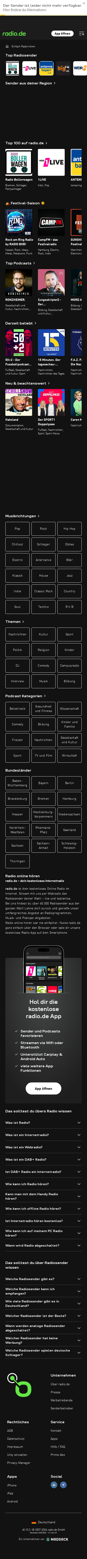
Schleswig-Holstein (70, 846)
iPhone (12, 1485)
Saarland (69, 830)
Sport (70, 634)
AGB (10, 1430)
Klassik (17, 575)
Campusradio (69, 665)
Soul (17, 607)
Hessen (17, 814)
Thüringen (17, 861)
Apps (54, 1438)
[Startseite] (7, 46)
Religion (43, 650)
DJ (17, 665)
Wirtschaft (69, 755)
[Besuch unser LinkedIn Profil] (54, 1485)
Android (12, 1501)
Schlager (43, 544)
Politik (17, 650)
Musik (43, 681)
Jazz (69, 575)
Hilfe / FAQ (58, 1446)
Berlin (69, 783)
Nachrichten (17, 634)
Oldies (69, 544)
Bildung (69, 681)
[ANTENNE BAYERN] (46, 68)
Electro (17, 560)
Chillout (17, 544)
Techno (43, 607)
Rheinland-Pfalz (43, 830)
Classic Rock (43, 591)
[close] (84, 3)
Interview (17, 681)
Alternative (43, 560)
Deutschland (46, 1522)
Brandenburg (17, 798)
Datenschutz (15, 1438)
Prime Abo (58, 1454)
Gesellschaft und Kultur (70, 740)
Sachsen (17, 845)
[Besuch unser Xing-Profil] (63, 1485)
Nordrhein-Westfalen (17, 830)
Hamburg (69, 798)
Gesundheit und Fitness (43, 709)
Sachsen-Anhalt (43, 846)
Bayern (43, 783)
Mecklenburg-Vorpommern (43, 814)
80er (69, 560)
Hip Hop (69, 528)
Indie (17, 591)
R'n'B (70, 607)
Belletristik (17, 708)
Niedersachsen (69, 814)
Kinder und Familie (69, 724)
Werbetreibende (61, 1400)
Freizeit (17, 740)
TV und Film (43, 755)
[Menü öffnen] (81, 33)
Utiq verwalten (17, 1454)
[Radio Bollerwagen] (12, 68)
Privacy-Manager (18, 1463)
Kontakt (56, 1430)
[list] (43, 68)
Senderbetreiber (62, 1408)
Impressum (15, 1446)
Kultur (43, 634)
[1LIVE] (29, 68)
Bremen (43, 798)
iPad (10, 1493)
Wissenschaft (69, 708)
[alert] (43, 8)
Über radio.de (60, 1384)
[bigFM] (63, 68)
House (43, 575)
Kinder (69, 650)
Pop (17, 528)
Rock (43, 528)
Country (69, 591)
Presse (55, 1392)
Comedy (43, 665)
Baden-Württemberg (17, 783)
